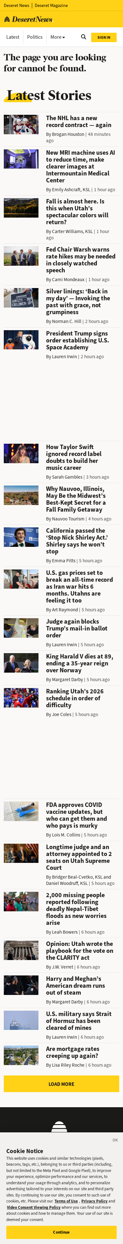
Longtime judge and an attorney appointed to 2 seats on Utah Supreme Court (79, 857)
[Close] (115, 1141)
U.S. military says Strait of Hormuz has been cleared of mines (79, 1021)
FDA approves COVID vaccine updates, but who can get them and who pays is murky (76, 815)
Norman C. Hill (66, 321)
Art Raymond (65, 610)
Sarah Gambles (67, 477)
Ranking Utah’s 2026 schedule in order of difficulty (75, 698)
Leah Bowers (65, 932)
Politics (35, 37)
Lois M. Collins (66, 835)
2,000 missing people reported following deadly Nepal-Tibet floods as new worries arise (76, 909)
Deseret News (16, 5)
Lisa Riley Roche (68, 1065)
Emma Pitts (63, 561)
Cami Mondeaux (68, 279)
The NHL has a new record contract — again (78, 121)
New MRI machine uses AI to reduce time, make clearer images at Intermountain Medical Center (80, 166)
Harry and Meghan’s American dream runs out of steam (75, 986)
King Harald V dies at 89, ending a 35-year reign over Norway (79, 663)
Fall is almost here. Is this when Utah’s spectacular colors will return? (77, 211)
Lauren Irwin (64, 356)
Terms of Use (66, 1201)
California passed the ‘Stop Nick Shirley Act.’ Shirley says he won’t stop (77, 541)
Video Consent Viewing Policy (34, 1207)
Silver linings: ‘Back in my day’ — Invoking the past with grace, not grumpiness (78, 301)
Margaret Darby (67, 679)
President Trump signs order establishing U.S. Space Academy (77, 340)
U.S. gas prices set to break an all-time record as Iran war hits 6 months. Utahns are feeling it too (79, 587)
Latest (12, 37)
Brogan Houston (68, 134)
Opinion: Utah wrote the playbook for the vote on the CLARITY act (79, 951)
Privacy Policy (94, 1201)
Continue (61, 1232)
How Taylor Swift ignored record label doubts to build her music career (74, 457)
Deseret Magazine (51, 5)
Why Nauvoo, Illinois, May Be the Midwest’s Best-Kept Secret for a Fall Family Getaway (76, 499)
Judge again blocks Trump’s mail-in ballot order (77, 628)
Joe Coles (61, 714)
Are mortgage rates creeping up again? (72, 1052)
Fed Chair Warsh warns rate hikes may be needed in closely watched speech (80, 260)
